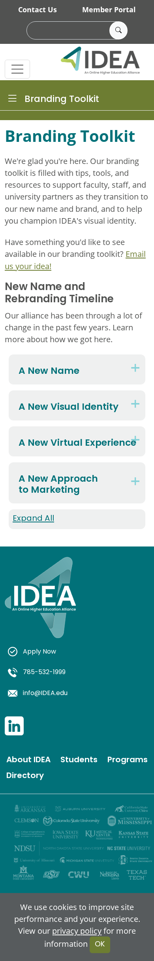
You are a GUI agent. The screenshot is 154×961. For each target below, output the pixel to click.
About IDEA (28, 760)
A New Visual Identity (68, 406)
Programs (127, 760)
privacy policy (76, 930)
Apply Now (39, 652)
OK (100, 944)
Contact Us (37, 9)
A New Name (49, 370)
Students (79, 760)
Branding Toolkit (61, 99)
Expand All (33, 519)
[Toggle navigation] (17, 69)
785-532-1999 (44, 672)
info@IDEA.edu (45, 693)
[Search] (118, 30)
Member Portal (109, 9)
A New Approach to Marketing (58, 484)
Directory (25, 776)
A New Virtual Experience (77, 442)
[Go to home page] (40, 606)
